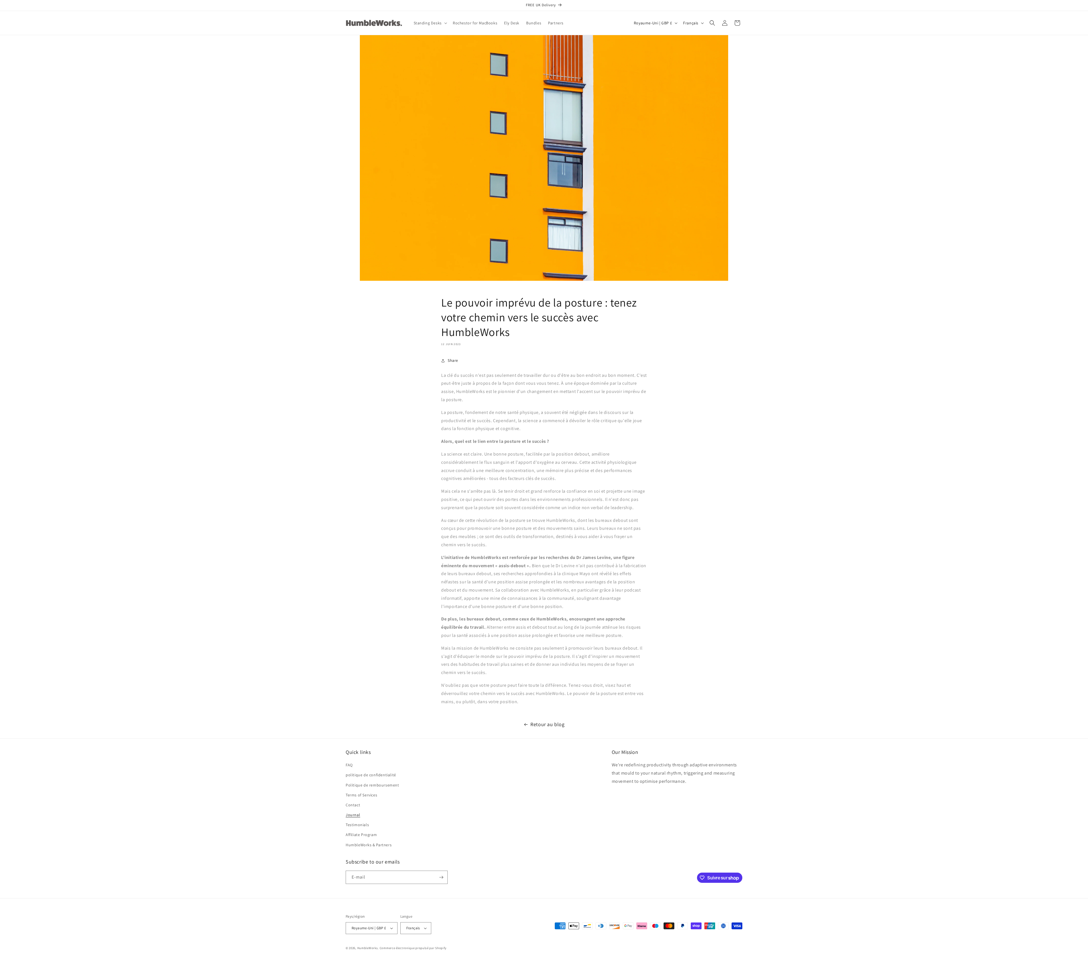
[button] (429, 23)
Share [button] (453, 360)
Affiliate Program (361, 834)
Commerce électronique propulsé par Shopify (413, 948)
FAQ (349, 764)
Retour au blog (547, 724)
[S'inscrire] (441, 877)
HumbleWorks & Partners (369, 844)
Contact (353, 804)
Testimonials (357, 824)
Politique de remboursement (372, 785)
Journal (353, 814)
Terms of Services (361, 795)
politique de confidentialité (371, 774)
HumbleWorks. (368, 948)
